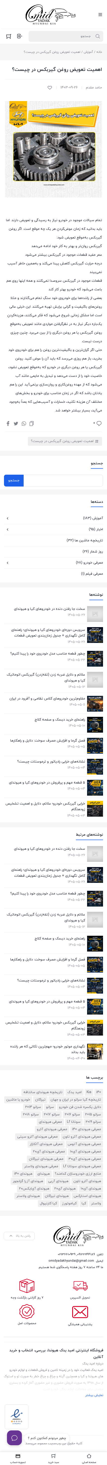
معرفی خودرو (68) (89, 562)
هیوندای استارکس (87, 1196)
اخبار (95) (96, 529)
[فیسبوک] (8, 423)
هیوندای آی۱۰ (91, 1188)
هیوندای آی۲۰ (65, 1188)
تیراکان (40, 1099)
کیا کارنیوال (48, 1203)
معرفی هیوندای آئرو (52, 1129)
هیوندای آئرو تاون (87, 1181)
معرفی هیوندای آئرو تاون (82, 1136)
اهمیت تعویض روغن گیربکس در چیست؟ (62, 441)
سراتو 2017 (52, 1114)
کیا (84, 1203)
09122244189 (86, 1254)
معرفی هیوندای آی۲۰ (49, 1151)
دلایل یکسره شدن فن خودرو (80, 1107)
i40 (98, 1092)
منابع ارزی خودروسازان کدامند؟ (78, 1173)
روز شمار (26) (93, 551)
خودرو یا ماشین (18, 1099)
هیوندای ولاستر (28, 1196)
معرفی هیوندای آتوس (84, 1144)
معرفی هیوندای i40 (86, 1129)
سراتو (50, 1107)
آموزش (88, 52)
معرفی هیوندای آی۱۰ (85, 1151)
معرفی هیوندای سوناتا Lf (82, 1166)
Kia (89, 1092)
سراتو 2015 (93, 1114)
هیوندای (43, 1173)
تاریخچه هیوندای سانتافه (42, 1092)
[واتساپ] (24, 423)
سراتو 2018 (31, 1114)
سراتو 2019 (93, 1122)
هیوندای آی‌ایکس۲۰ (34, 1188)
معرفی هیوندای (50, 1122)
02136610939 (66, 1254)
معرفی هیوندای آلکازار (46, 1144)
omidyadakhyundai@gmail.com (71, 1261)
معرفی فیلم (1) (92, 574)
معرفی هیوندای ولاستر (41, 1166)
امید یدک (74, 1092)
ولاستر (96, 1203)
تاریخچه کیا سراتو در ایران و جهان (76, 1099)
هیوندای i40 (23, 1173)
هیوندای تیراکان (57, 1196)
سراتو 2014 (33, 1107)
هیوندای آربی (58, 1181)
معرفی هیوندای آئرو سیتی (37, 1136)
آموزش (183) (93, 518)
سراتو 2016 (72, 1114)
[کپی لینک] (31, 423)
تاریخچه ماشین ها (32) (85, 540)
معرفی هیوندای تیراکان (46, 1159)
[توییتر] (16, 423)
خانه (99, 52)
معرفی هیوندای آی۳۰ (84, 1159)
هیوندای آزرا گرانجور (28, 1181)
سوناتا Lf (74, 1122)
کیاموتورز (69, 1203)
